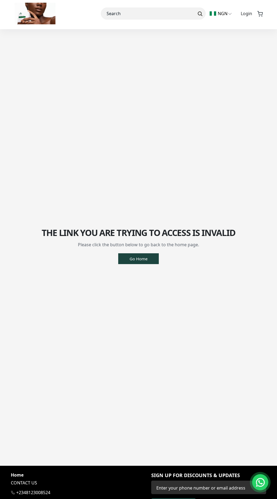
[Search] (199, 13)
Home (17, 475)
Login (246, 13)
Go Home (138, 258)
